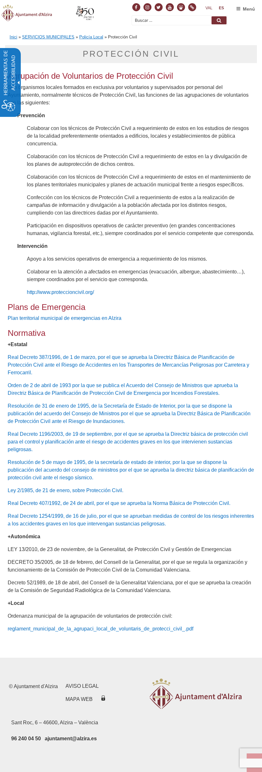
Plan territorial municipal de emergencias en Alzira (64, 318)
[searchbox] (179, 20)
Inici (13, 37)
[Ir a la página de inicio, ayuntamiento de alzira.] (48, 14)
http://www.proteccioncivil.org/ (60, 292)
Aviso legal (82, 686)
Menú (249, 9)
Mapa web (79, 699)
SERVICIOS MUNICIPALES (48, 37)
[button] (219, 20)
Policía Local (91, 37)
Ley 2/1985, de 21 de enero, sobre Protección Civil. (65, 490)
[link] (209, 8)
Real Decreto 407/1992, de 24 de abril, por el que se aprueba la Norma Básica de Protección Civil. (119, 503)
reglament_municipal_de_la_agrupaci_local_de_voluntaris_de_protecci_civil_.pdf (100, 628)
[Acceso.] (103, 699)
